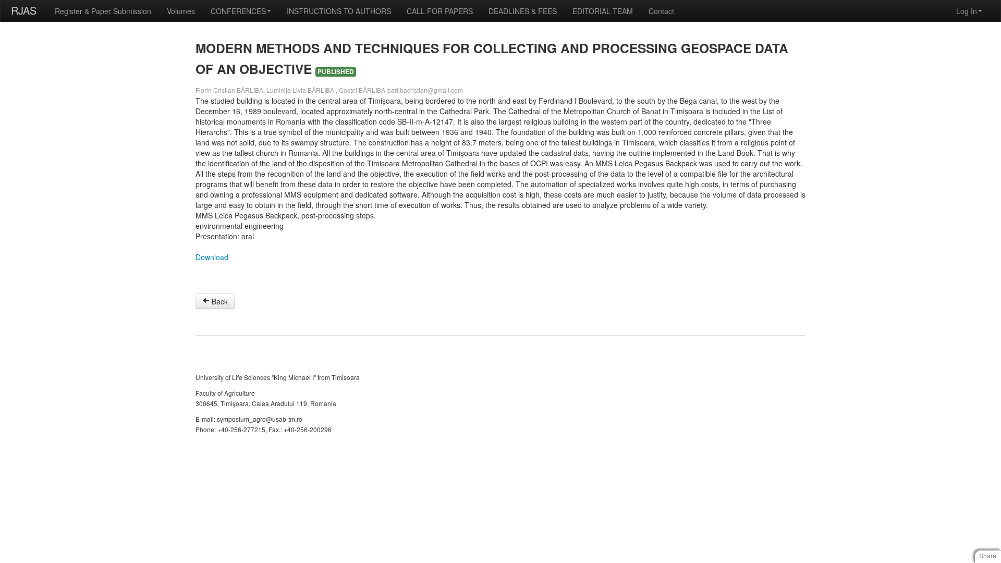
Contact (661, 11)
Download (212, 257)
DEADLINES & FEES (523, 11)
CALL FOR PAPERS (440, 11)
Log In (966, 11)
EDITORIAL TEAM (602, 11)
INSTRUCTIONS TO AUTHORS (339, 11)
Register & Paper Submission (103, 11)
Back (219, 301)
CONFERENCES (238, 11)
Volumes (181, 11)
